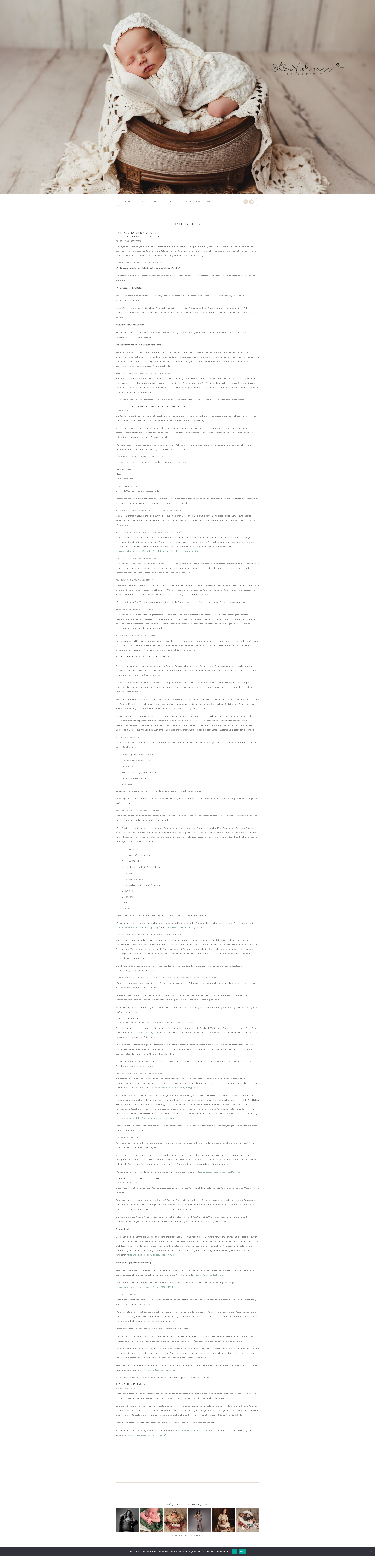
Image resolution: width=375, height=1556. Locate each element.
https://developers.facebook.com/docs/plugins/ (175, 1087)
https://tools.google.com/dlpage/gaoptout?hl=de (151, 1254)
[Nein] (371, 1551)
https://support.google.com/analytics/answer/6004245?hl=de (146, 1287)
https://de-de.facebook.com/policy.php (155, 1118)
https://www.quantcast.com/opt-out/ (156, 1370)
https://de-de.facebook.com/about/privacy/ (138, 927)
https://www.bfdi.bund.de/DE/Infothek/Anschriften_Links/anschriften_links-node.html (157, 551)
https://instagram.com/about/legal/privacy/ (219, 1171)
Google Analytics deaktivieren (209, 1275)
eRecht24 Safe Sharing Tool (144, 1032)
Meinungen (184, 202)
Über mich (141, 202)
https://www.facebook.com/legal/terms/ (184, 927)
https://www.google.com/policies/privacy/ (145, 1434)
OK (234, 1551)
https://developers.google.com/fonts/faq (195, 1430)
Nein (242, 1551)
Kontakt (211, 202)
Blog (198, 202)
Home (127, 202)
